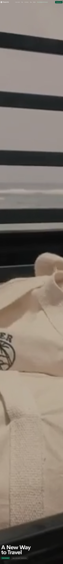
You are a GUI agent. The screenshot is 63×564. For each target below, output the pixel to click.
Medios (34, 2)
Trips (22, 2)
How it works (17, 2)
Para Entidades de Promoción (42, 2)
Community (26, 2)
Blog (31, 2)
